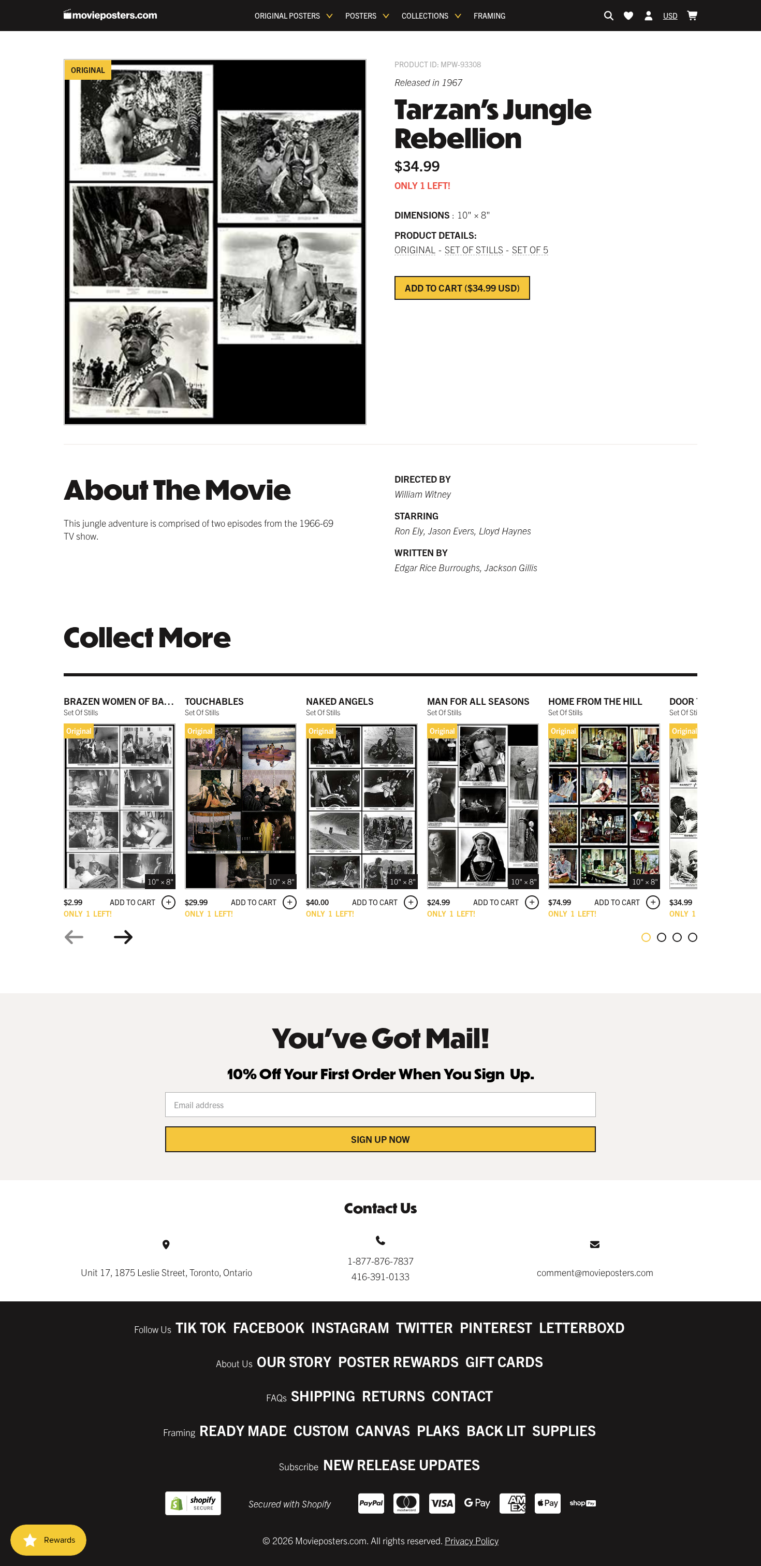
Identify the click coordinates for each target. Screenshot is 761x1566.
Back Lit (495, 1430)
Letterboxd (582, 1327)
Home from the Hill (595, 701)
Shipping (323, 1395)
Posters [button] (360, 15)
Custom (321, 1430)
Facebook (268, 1327)
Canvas (383, 1430)
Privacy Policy (472, 1540)
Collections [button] (425, 15)
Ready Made (243, 1430)
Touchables (214, 701)
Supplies (564, 1430)
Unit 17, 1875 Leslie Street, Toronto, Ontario (166, 1272)
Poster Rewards (398, 1361)
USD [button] (670, 15)
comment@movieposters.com (595, 1272)
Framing (490, 15)
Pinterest (496, 1327)
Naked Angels (340, 701)
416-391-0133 (380, 1276)
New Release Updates (401, 1464)
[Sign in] (648, 16)
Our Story (294, 1361)
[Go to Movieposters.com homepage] (110, 14)
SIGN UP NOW (380, 1139)
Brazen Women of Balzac (125, 701)
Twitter (424, 1327)
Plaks (438, 1430)
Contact (462, 1395)
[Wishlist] (628, 16)
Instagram (350, 1327)
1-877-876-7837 (380, 1261)
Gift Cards (504, 1361)
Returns (393, 1395)
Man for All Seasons (478, 701)
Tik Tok (200, 1327)
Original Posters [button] (287, 15)
